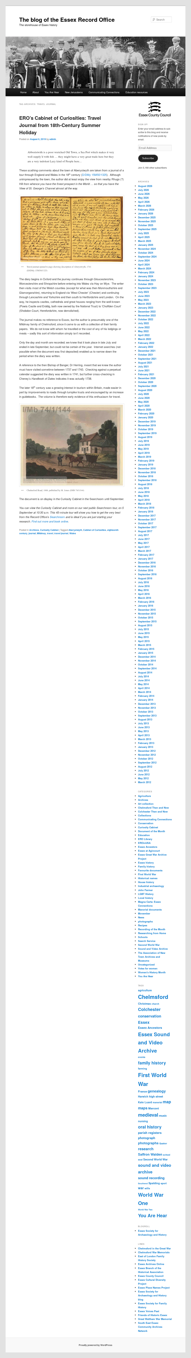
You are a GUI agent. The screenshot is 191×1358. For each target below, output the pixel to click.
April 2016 (144, 594)
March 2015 (144, 645)
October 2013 (145, 711)
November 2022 (147, 315)
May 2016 (143, 590)
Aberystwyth (75, 530)
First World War (147, 874)
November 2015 (147, 613)
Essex (144, 1022)
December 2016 (147, 562)
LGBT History (146, 894)
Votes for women (147, 968)
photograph (146, 1138)
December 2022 (147, 311)
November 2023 (147, 280)
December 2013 (147, 704)
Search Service (146, 941)
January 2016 (145, 605)
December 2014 (147, 656)
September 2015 (147, 621)
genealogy (157, 1091)
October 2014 (145, 664)
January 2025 (145, 245)
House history (146, 882)
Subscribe (148, 158)
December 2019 (147, 421)
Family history (146, 866)
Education (144, 835)
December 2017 (147, 515)
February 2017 (146, 554)
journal (32, 533)
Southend (143, 1183)
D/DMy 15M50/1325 (94, 175)
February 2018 (146, 507)
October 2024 (145, 252)
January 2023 (145, 307)
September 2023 (147, 288)
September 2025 (147, 229)
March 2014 (144, 692)
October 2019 (145, 429)
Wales (72, 533)
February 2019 (146, 460)
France (142, 1091)
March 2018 (144, 503)
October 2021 (145, 354)
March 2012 (144, 782)
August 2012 (145, 766)
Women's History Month (152, 972)
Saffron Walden (150, 1154)
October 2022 (145, 319)
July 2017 (143, 535)
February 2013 (146, 743)
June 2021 (144, 370)
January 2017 (145, 558)
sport (164, 1183)
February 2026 (146, 209)
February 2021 (146, 374)
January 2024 (145, 276)
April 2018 (144, 499)
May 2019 (143, 448)
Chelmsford (153, 997)
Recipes (142, 925)
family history (152, 1063)
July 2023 (143, 292)
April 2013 (144, 735)
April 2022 (144, 335)
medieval (148, 1114)
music (163, 1115)
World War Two (145, 1209)
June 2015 (144, 633)
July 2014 (143, 676)
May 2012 (143, 778)
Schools (143, 937)
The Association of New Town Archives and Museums (151, 956)
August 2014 (145, 672)
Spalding (154, 1183)
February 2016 (146, 601)
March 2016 (144, 598)
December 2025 (147, 217)
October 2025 (145, 225)
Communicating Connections (104, 92)
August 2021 (145, 362)
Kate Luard (145, 1102)
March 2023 (144, 303)
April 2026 (144, 201)
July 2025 (143, 233)
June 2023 (144, 296)
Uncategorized (146, 964)
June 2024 (144, 260)
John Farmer (145, 890)
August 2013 (145, 719)
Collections (144, 815)
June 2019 (144, 445)
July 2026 (143, 190)
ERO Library (145, 839)
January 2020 (145, 417)
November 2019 (147, 425)
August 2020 (145, 390)
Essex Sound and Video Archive (154, 1042)
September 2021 (147, 358)
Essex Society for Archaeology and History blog (152, 1295)
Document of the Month (151, 831)
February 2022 (146, 343)
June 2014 (144, 680)
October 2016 (145, 570)
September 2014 (147, 668)
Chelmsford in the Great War (154, 1248)
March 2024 (144, 268)
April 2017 (144, 547)
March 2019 (144, 456)
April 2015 (144, 641)
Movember (144, 913)
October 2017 (145, 523)
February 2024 (146, 272)
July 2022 (143, 323)
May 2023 (143, 300)
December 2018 (147, 468)
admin (52, 139)
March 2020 (144, 409)
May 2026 (143, 197)
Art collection (146, 803)
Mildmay (41, 533)
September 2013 (147, 715)
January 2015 (145, 652)
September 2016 (147, 574)
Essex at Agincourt (149, 850)
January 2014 (145, 699)
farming (142, 1068)
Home (23, 92)
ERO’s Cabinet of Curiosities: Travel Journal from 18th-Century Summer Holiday (60, 125)
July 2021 (143, 366)
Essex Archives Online (151, 1264)
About (35, 92)
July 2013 (143, 723)
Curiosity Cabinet (49, 530)
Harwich (143, 1096)
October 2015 (145, 617)
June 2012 (144, 774)
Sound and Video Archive (153, 948)
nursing (143, 1121)
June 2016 (144, 586)
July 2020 (143, 394)
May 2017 (143, 543)
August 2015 (145, 625)
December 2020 (147, 378)
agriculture (145, 990)
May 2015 (143, 637)
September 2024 (147, 256)
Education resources (137, 92)
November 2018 (147, 472)
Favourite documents (150, 870)
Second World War (149, 945)
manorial (157, 1102)
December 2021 (147, 350)
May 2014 (143, 684)
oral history (150, 1127)
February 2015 (146, 649)
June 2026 (144, 194)
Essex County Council (151, 1276)
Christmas (144, 1003)
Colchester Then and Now (153, 811)
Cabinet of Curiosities (94, 530)
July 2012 (143, 770)
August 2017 (145, 531)
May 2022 (143, 331)
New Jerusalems (74, 92)
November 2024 (147, 248)
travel (50, 533)
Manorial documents (150, 909)
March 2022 (144, 339)
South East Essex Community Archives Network (150, 1326)
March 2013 (144, 739)
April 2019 (144, 453)
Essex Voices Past (148, 1311)
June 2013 (144, 727)
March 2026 (144, 205)
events (141, 1057)
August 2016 (145, 578)
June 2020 (144, 398)
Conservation (145, 823)
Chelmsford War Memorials (154, 1252)
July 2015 (143, 629)
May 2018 (143, 496)
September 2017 (147, 527)
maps (143, 1108)
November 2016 (147, 566)
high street (156, 1096)
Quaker (163, 1143)
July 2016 (143, 582)
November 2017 (147, 519)
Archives (34, 530)
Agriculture (144, 796)
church (155, 1003)
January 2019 (145, 464)
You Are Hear (52, 92)
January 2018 (145, 511)
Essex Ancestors (147, 847)
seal (140, 1159)
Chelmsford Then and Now (153, 807)
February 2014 (146, 696)
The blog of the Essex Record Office (67, 19)
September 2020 (147, 386)
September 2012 (147, 762)
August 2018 (145, 484)
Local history (145, 898)
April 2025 (144, 237)
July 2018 (143, 488)
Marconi (153, 1108)
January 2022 (145, 347)
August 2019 (145, 437)
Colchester (149, 1009)
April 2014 (144, 688)
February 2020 (146, 413)
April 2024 (144, 264)
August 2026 (145, 186)
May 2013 (143, 731)
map (167, 1102)
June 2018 (144, 492)
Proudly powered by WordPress (95, 1345)
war (141, 1188)
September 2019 (147, 433)
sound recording (151, 1177)
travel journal (61, 533)
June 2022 (144, 327)
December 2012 (147, 751)
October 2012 (145, 758)
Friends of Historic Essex (152, 1315)
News (141, 917)
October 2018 (145, 476)
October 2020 (145, 382)
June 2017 (144, 539)
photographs (145, 921)
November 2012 (147, 754)
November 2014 (147, 660)
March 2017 (144, 551)
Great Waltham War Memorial (155, 1319)
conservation (149, 1016)
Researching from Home (152, 933)
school (166, 1154)
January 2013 (145, 747)
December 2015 (147, 609)
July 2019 (143, 441)
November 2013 (147, 707)
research (146, 1148)
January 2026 (145, 213)
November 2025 (147, 221)
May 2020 (143, 401)
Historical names (147, 878)
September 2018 (147, 480)
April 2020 (144, 405)
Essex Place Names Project (154, 1287)
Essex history (146, 862)
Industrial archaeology (151, 886)
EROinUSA (144, 843)
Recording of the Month (151, 929)
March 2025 (144, 241)
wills (147, 1188)
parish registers (150, 1132)
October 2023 (145, 284)
